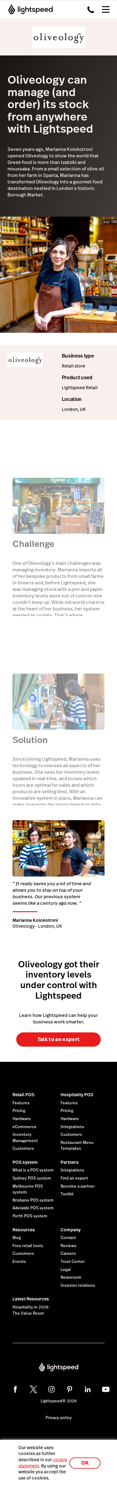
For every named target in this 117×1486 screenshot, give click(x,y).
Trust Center (73, 1261)
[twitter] (33, 1389)
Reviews (68, 1246)
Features (21, 1103)
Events (19, 1261)
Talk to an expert (58, 1039)
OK (85, 1462)
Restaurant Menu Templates (77, 1146)
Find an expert (74, 1178)
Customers (23, 1148)
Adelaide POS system (33, 1208)
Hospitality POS (77, 1095)
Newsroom (71, 1277)
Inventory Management (25, 1138)
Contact (68, 1238)
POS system (25, 1162)
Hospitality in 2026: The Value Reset (31, 1310)
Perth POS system (29, 1216)
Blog (16, 1238)
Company (70, 1230)
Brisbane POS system (33, 1200)
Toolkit (67, 1194)
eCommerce (24, 1127)
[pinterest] (69, 1389)
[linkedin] (87, 1389)
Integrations (72, 1127)
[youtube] (105, 1389)
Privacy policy (59, 1418)
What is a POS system (33, 1170)
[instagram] (51, 1389)
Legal (66, 1270)
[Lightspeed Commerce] (28, 9)
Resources (23, 1230)
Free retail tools (27, 1246)
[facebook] (15, 1389)
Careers (68, 1253)
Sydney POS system (31, 1178)
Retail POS (23, 1095)
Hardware (21, 1119)
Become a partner (78, 1186)
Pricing (18, 1111)
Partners (70, 1162)
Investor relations (78, 1285)
